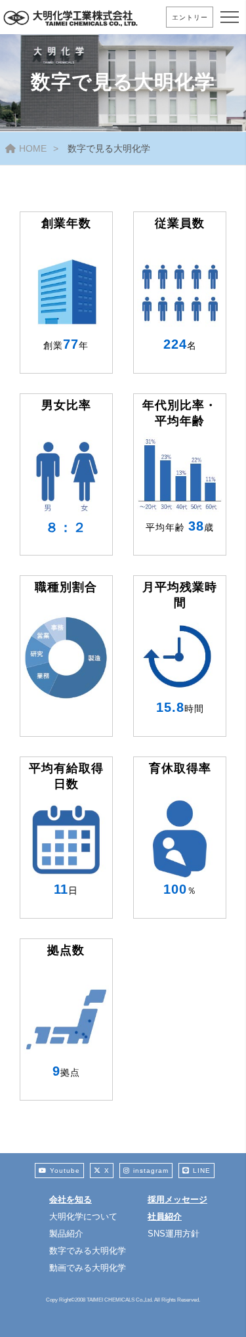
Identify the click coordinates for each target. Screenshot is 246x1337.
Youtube (65, 1170)
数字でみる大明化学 (87, 1251)
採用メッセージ (177, 1199)
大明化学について (83, 1216)
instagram (151, 1170)
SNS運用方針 (173, 1233)
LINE (202, 1170)
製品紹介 (66, 1233)
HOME (33, 148)
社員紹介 (165, 1216)
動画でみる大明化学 (87, 1268)
